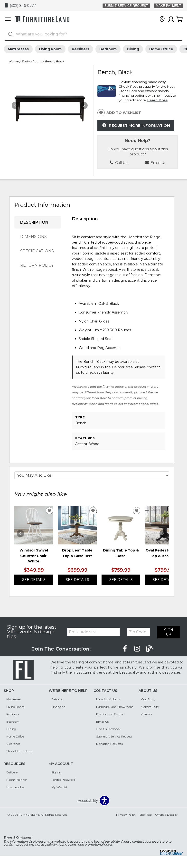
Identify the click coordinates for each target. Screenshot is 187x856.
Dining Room (32, 61)
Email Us (102, 721)
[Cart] (179, 19)
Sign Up (168, 632)
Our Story (148, 699)
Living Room (50, 49)
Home (14, 61)
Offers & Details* (166, 814)
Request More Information (139, 125)
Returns (57, 699)
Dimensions (33, 236)
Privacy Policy (126, 814)
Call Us (120, 163)
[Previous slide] (20, 533)
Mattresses (18, 49)
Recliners (80, 49)
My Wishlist (59, 787)
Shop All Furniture (19, 751)
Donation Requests (109, 744)
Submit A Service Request (114, 736)
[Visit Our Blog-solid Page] (149, 649)
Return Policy (37, 265)
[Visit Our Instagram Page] (137, 649)
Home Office (161, 49)
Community (150, 707)
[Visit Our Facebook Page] (125, 649)
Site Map (146, 814)
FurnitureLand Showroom (114, 707)
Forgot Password (63, 779)
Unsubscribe (15, 787)
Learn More (157, 100)
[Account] (171, 19)
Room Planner (16, 779)
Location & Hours (108, 699)
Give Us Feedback (108, 729)
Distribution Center (109, 714)
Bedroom (108, 49)
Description (34, 222)
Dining (133, 49)
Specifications (37, 251)
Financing (58, 707)
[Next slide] (163, 533)
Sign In (56, 772)
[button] (8, 19)
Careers (146, 714)
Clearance (13, 744)
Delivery (12, 772)
